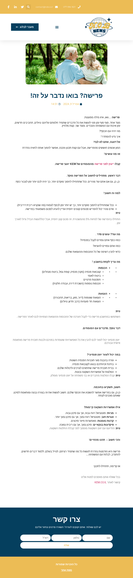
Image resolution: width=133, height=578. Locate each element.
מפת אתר (66, 570)
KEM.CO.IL (101, 482)
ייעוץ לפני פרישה (104, 164)
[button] (28, 6)
